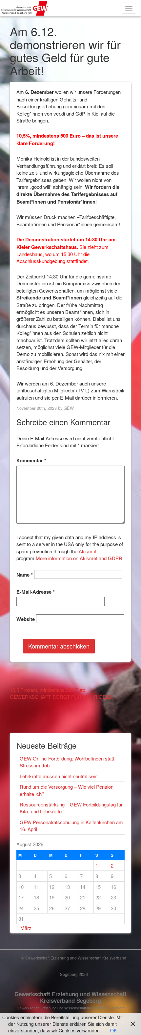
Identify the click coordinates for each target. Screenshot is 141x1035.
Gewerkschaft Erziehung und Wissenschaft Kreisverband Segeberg (70, 997)
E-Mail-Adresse (35, 591)
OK (113, 1030)
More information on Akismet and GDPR (79, 558)
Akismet (87, 551)
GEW (69, 408)
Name (24, 574)
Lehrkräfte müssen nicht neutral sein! (59, 776)
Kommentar (31, 460)
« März (23, 927)
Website (25, 619)
